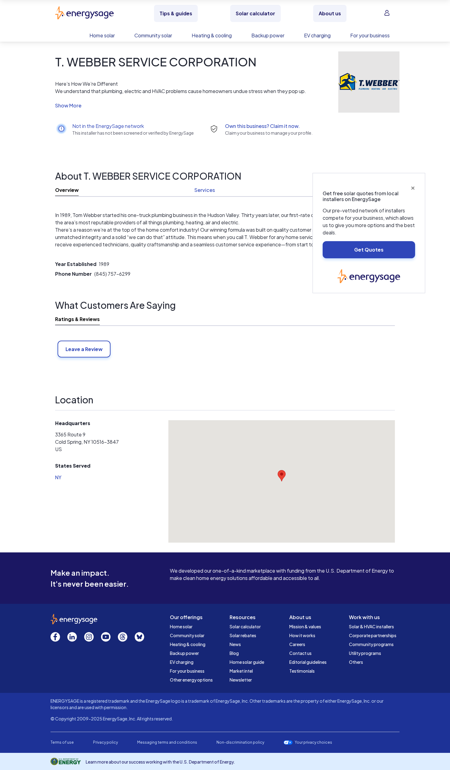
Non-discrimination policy (240, 742)
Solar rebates (243, 635)
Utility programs (365, 653)
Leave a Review (84, 349)
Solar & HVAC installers (371, 626)
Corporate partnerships (372, 635)
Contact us (300, 653)
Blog (234, 653)
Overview (67, 190)
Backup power (184, 653)
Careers (297, 644)
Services (204, 190)
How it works (302, 635)
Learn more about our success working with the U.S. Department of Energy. (160, 761)
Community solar (187, 635)
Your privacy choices (313, 742)
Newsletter (241, 679)
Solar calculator (245, 626)
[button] (181, 105)
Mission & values (305, 626)
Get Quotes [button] (369, 249)
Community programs (371, 644)
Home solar (181, 626)
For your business (187, 671)
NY (58, 477)
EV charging (181, 662)
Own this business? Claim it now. (262, 126)
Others (356, 662)
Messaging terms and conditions (167, 742)
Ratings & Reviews (77, 319)
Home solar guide (247, 662)
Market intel (241, 671)
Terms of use (62, 742)
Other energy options (191, 679)
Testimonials (302, 671)
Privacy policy (105, 742)
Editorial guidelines (308, 662)
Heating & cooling (187, 644)
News (235, 644)
